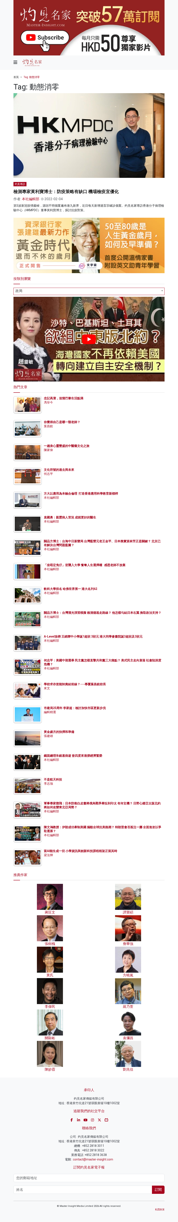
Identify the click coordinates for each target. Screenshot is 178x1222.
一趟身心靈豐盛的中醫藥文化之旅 (66, 446)
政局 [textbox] (18, 291)
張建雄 (48, 736)
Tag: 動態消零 (32, 77)
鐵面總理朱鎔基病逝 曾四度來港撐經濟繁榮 (73, 755)
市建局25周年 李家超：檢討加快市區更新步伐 (75, 708)
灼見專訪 (20, 184)
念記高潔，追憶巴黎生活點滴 (63, 398)
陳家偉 (48, 450)
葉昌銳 (48, 426)
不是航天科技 (53, 779)
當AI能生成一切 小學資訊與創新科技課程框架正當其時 (80, 851)
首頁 (16, 77)
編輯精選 (50, 712)
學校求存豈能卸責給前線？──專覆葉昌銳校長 (75, 684)
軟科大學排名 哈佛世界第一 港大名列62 (70, 589)
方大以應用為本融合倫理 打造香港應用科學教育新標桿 (81, 493)
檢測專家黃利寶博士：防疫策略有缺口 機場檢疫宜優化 (66, 191)
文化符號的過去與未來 (59, 469)
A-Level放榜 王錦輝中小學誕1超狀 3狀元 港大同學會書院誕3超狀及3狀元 (93, 636)
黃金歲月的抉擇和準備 (59, 732)
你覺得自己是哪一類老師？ (62, 422)
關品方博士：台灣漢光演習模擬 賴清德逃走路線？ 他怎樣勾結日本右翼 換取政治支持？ (102, 612)
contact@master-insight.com (93, 1159)
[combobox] (89, 291)
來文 (47, 688)
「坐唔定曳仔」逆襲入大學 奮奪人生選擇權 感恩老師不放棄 (84, 565)
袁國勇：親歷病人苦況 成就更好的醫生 (70, 517)
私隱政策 (160, 1209)
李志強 (48, 783)
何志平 (48, 473)
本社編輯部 (30, 199)
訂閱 (158, 1190)
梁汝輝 (48, 855)
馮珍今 (48, 402)
